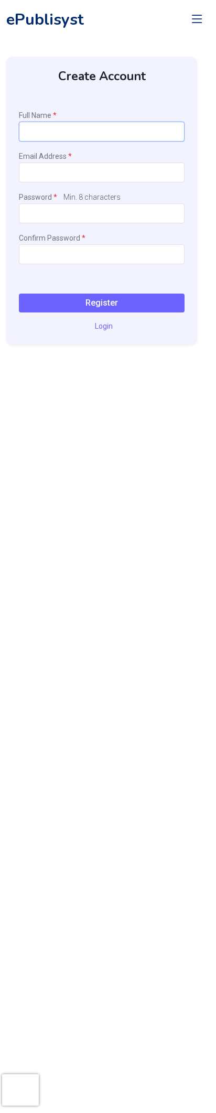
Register (101, 303)
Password (36, 197)
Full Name (35, 115)
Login (104, 326)
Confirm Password (50, 238)
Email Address (43, 156)
